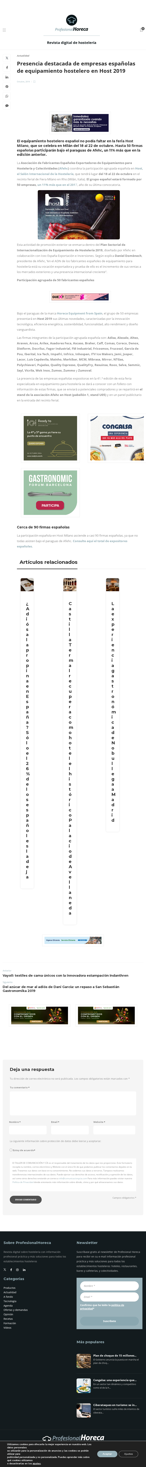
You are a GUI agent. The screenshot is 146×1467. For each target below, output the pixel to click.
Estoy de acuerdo (24, 1150)
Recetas (8, 1318)
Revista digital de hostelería (71, 42)
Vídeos (7, 1327)
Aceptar (107, 1454)
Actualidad (23, 55)
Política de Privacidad (22, 1182)
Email (55, 1122)
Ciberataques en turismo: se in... (115, 1405)
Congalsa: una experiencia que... (115, 1380)
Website (99, 1122)
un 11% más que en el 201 (56, 185)
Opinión (8, 1314)
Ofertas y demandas (16, 1310)
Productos (9, 1287)
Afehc (63, 168)
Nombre (15, 1122)
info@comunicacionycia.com (73, 1178)
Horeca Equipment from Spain (79, 313)
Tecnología (10, 1301)
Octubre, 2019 (23, 81)
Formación (10, 1323)
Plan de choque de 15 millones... (114, 1355)
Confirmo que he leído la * (102, 1306)
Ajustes (128, 1454)
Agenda (8, 1305)
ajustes (37, 1463)
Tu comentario (20, 1087)
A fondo (8, 1296)
